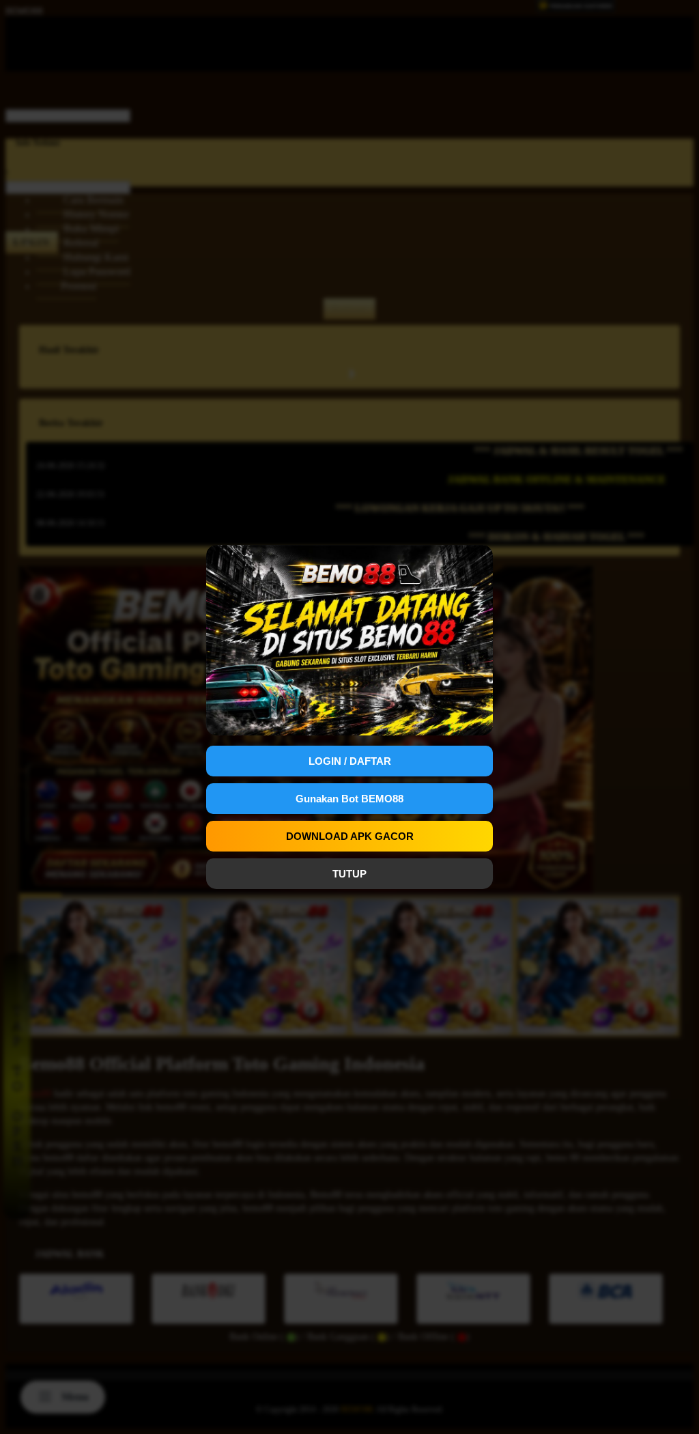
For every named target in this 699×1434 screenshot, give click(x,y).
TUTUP (349, 874)
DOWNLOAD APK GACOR (350, 836)
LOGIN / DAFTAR (350, 761)
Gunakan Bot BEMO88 (349, 798)
